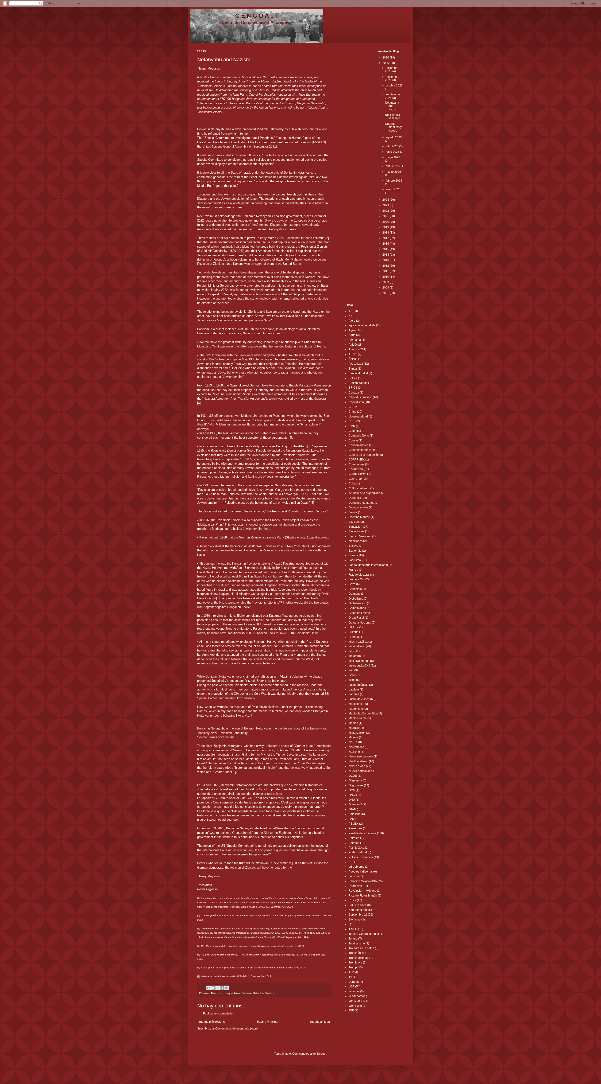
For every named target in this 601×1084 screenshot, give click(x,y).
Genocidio (355, 589)
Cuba (352, 483)
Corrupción (356, 469)
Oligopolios (356, 785)
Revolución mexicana (362, 890)
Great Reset (356, 617)
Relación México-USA (363, 881)
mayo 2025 (393, 157)
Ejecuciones (356, 531)
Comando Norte (359, 435)
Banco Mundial (358, 373)
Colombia (355, 431)
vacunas (354, 991)
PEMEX (353, 823)
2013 (386, 260)
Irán (351, 670)
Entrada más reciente (212, 1021)
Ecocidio (354, 521)
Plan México (356, 847)
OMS (352, 790)
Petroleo (354, 838)
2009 (386, 282)
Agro (352, 330)
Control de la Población (364, 454)
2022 (386, 210)
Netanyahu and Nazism (392, 106)
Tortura (353, 938)
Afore (352, 320)
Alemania (355, 339)
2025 (386, 63)
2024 (386, 199)
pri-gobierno (356, 866)
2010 (386, 276)
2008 (386, 287)
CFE (351, 407)
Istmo (352, 680)
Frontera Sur (357, 579)
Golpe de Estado (359, 613)
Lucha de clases (359, 699)
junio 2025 (393, 151)
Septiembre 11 (358, 914)
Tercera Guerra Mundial (364, 934)
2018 (386, 232)
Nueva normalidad (360, 771)
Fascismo (216, 993)
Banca (353, 368)
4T (350, 311)
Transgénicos (357, 953)
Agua (352, 335)
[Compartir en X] (217, 988)
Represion (355, 886)
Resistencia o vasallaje (393, 116)
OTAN (352, 809)
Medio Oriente (358, 718)
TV (350, 977)
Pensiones (355, 828)
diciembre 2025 (391, 69)
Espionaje (355, 550)
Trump (353, 967)
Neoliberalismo (358, 761)
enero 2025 (393, 189)
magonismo (356, 708)
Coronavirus (356, 464)
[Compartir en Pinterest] (226, 988)
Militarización (357, 732)
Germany (354, 593)
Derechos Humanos (361, 502)
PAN (351, 819)
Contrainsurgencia (360, 450)
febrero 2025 (394, 180)
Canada (354, 392)
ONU (352, 799)
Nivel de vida (357, 766)
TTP (351, 972)
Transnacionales (359, 957)
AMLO (353, 344)
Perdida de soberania (362, 833)
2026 (386, 57)
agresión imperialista (362, 325)
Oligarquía (355, 780)
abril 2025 (392, 166)
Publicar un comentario (218, 1013)
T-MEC (353, 929)
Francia (353, 569)
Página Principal (267, 1021)
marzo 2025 (393, 171)
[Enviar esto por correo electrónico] (208, 988)
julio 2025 (392, 146)
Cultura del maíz (359, 488)
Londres (354, 694)
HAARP (353, 627)
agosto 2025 (394, 137)
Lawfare (354, 689)
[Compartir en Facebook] (222, 988)
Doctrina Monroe (359, 517)
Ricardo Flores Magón (363, 895)
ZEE (351, 1010)
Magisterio (355, 704)
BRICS (353, 387)
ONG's (353, 795)
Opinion (354, 804)
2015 (386, 249)
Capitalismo (356, 402)
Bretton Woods (358, 383)
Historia (353, 632)
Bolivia (353, 378)
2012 (386, 265)
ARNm (353, 354)
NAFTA (353, 742)
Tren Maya (355, 962)
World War (355, 1005)
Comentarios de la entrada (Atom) (236, 1028)
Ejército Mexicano (360, 536)
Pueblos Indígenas (361, 871)
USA (351, 986)
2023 (386, 205)
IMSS (352, 651)
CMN (352, 426)
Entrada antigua (319, 1021)
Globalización (357, 603)
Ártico (352, 359)
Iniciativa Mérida (359, 661)
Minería (353, 737)
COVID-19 (355, 478)
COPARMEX (357, 459)
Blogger (321, 1053)
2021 (386, 216)
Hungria (228, 993)
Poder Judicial (358, 852)
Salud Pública (357, 905)
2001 (386, 293)
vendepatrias (357, 996)
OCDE (353, 775)
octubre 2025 (394, 85)
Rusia (352, 900)
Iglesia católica (358, 641)
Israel (237, 993)
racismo (354, 876)
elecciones (355, 541)
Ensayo (353, 545)
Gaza (352, 584)
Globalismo (356, 598)
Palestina (258, 993)
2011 (386, 271)
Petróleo (354, 843)
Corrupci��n (357, 474)
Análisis (354, 349)
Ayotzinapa (356, 363)
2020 (386, 221)
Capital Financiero (360, 397)
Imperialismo (357, 646)
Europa (353, 555)
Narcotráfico (356, 747)
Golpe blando (357, 608)
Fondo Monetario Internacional (368, 565)
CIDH (352, 421)
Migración (355, 727)
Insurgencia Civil (359, 665)
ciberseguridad (358, 416)
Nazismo (247, 993)
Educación (355, 526)
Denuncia (355, 497)
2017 (386, 238)
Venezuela (355, 1000)
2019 (386, 227)
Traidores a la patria (361, 948)
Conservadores (358, 445)
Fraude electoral (359, 574)
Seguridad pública (360, 910)
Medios (353, 723)
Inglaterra (355, 656)
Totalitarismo (357, 943)
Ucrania (354, 981)
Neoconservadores (361, 756)
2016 (386, 243)
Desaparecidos (358, 507)
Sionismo (270, 993)
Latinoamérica (358, 684)
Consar (353, 440)
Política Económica (361, 857)
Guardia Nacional (360, 622)
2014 (386, 254)
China (352, 411)
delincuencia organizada (364, 493)
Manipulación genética (363, 713)
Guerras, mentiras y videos (393, 127)
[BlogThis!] (213, 988)
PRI (351, 862)
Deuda (353, 512)
